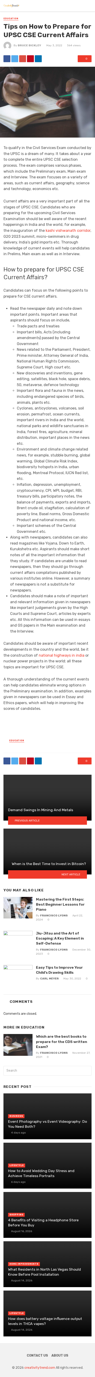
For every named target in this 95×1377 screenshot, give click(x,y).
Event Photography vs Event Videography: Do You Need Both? (47, 1124)
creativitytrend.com (39, 1368)
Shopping (16, 1215)
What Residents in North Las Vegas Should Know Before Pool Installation (44, 1272)
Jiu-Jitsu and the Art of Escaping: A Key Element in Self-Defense (60, 938)
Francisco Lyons (54, 915)
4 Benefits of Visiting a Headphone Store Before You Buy (43, 1222)
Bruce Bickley (29, 45)
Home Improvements (24, 1264)
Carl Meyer (49, 978)
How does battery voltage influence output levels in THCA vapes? (45, 1321)
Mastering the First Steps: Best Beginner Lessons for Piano (60, 904)
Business (16, 1116)
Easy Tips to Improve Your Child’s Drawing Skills (59, 970)
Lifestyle (16, 1165)
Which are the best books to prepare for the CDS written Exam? (61, 1041)
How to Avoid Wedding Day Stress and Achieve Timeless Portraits (41, 1173)
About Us (59, 1356)
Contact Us (37, 1356)
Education (10, 18)
